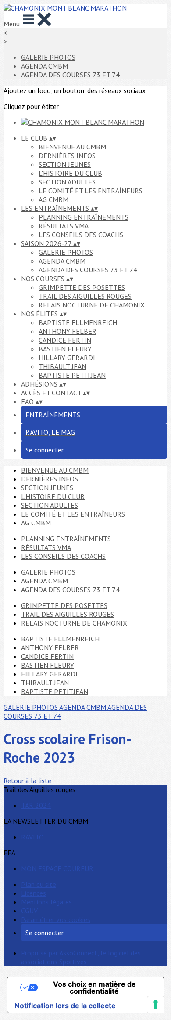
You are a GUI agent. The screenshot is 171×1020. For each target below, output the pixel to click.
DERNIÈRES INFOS (67, 155)
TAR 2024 (36, 805)
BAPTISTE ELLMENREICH (78, 322)
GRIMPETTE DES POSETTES (82, 287)
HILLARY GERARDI (67, 357)
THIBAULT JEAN (62, 366)
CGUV (29, 910)
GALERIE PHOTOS (48, 57)
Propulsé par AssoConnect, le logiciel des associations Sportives (81, 957)
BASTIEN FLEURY (65, 348)
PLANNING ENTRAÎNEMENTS (83, 217)
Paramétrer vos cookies (55, 919)
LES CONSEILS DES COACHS (81, 234)
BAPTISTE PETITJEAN (72, 375)
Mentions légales (46, 901)
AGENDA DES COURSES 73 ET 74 (70, 74)
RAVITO (32, 836)
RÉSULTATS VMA (64, 225)
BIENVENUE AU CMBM (72, 146)
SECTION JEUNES (65, 164)
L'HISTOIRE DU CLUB (70, 173)
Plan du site (38, 884)
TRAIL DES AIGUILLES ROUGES (85, 296)
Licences (33, 893)
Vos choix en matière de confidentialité (94, 987)
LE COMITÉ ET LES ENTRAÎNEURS (90, 190)
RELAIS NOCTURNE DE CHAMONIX (92, 304)
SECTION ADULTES (67, 181)
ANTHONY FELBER (67, 331)
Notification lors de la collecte (65, 1005)
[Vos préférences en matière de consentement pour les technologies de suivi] (155, 1004)
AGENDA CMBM (44, 65)
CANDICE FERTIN (65, 340)
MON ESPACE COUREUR (57, 868)
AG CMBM (53, 199)
